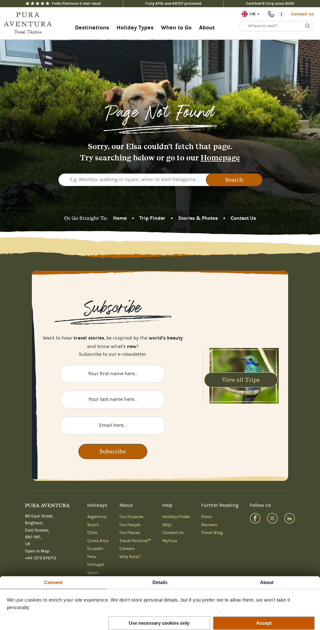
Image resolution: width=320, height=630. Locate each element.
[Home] (30, 23)
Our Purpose (131, 516)
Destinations (92, 27)
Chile (92, 532)
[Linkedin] (289, 518)
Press (206, 516)
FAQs (167, 524)
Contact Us (243, 218)
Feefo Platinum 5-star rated (76, 3)
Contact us (302, 14)
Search (234, 179)
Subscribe (112, 451)
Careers (126, 548)
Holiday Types (135, 27)
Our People (129, 524)
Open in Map (37, 551)
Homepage (220, 158)
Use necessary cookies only (159, 623)
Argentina (96, 516)
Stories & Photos (198, 218)
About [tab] (267, 582)
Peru (91, 556)
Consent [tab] (53, 582)
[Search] (307, 26)
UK (253, 14)
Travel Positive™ (135, 540)
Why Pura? (129, 556)
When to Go (176, 27)
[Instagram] (272, 518)
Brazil (93, 524)
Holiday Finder (176, 516)
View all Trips (241, 379)
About (207, 27)
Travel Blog (212, 532)
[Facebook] (255, 518)
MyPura (169, 540)
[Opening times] (281, 14)
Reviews (209, 524)
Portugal (95, 564)
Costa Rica (97, 540)
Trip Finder (152, 218)
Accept (264, 623)
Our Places (129, 532)
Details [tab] (160, 582)
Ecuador (95, 548)
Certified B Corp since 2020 (270, 3)
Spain (92, 572)
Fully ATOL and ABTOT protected (173, 3)
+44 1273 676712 (272, 14)
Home (120, 218)
